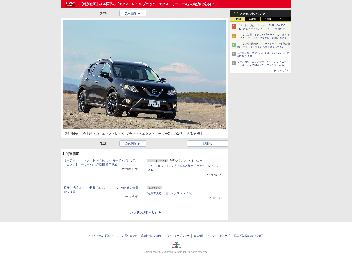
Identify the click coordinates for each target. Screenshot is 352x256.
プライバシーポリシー (177, 235)
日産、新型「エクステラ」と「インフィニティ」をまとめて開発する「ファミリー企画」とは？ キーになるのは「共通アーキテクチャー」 (263, 65)
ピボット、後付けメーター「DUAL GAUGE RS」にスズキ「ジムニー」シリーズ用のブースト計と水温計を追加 (263, 29)
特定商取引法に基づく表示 (248, 235)
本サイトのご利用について (103, 235)
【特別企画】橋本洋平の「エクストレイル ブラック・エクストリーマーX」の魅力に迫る (145, 4)
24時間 (253, 19)
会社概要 (199, 235)
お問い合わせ (129, 235)
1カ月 (283, 19)
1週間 (268, 19)
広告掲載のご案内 (151, 235)
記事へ (207, 143)
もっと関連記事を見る (142, 212)
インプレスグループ (219, 235)
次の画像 (131, 13)
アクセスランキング (252, 13)
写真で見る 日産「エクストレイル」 (170, 193)
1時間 (237, 19)
